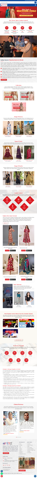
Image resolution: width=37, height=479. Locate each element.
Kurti (20, 447)
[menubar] (35, 5)
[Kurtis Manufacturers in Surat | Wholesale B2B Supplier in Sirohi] (10, 235)
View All (5, 223)
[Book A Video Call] (2, 471)
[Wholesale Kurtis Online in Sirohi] (26, 235)
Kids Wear (21, 452)
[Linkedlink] (9, 465)
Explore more (8, 96)
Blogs (29, 446)
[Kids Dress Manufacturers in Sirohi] (19, 298)
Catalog (7, 250)
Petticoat (21, 451)
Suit (20, 446)
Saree (20, 443)
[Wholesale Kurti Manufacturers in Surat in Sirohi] (10, 264)
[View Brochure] (26, 463)
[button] (16, 437)
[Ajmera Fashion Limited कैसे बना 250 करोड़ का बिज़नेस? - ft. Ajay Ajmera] (10, 323)
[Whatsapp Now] (2, 474)
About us (29, 443)
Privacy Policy (30, 447)
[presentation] (32, 288)
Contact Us (29, 452)
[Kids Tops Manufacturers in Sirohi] (29, 298)
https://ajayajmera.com (7, 469)
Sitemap (29, 451)
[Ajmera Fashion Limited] (4, 5)
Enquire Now (13, 250)
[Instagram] (7, 465)
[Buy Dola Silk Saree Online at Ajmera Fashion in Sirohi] (26, 264)
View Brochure (22, 470)
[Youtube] (3, 465)
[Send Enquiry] (2, 476)
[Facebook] (5, 465)
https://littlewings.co (6, 470)
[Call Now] (35, 476)
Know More (4, 79)
